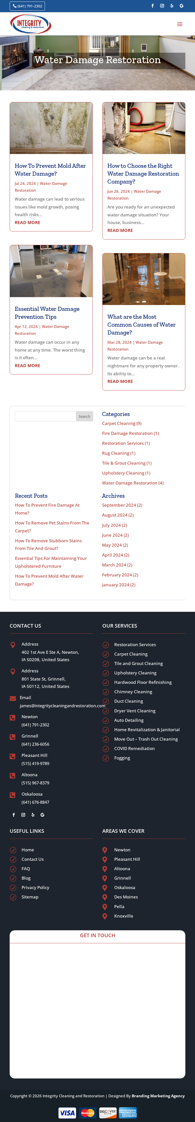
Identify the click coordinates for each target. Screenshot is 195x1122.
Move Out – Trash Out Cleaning (146, 739)
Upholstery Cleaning (123, 473)
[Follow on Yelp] (172, 6)
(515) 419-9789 (35, 763)
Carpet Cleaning (118, 423)
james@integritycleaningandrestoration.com (62, 706)
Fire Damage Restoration (127, 433)
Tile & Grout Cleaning (123, 463)
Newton (122, 850)
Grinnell (122, 878)
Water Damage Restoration (129, 483)
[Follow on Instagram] (162, 6)
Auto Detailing (128, 720)
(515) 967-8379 (35, 783)
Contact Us (33, 859)
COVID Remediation (134, 748)
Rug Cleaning (115, 453)
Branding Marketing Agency (158, 1095)
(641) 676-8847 (35, 802)
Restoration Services (123, 443)
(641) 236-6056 (35, 744)
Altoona (122, 868)
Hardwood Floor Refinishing (143, 682)
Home (28, 850)
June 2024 (112, 535)
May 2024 (112, 545)
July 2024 (111, 525)
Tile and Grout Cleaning (138, 663)
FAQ (26, 868)
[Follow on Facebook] (152, 6)
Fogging (122, 758)
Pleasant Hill (127, 859)
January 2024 (115, 585)
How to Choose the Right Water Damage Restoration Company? (143, 173)
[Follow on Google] (181, 6)
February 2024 (117, 575)
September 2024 (119, 505)
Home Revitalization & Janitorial (147, 729)
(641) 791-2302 (30, 6)
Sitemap (30, 897)
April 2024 (112, 555)
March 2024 (114, 565)
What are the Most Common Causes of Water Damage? (141, 324)
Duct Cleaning (128, 701)
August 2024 (114, 515)
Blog (26, 878)
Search (84, 416)
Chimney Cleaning (133, 692)
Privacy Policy (35, 887)
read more (27, 222)
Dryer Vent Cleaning (134, 711)
